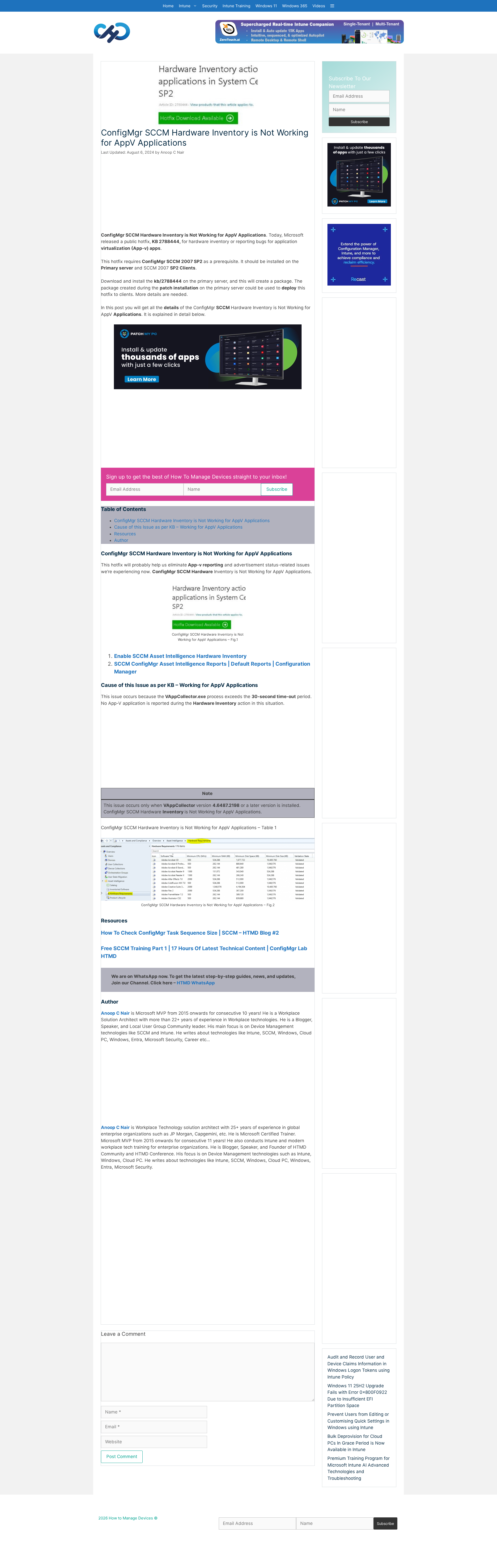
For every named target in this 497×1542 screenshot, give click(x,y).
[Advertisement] (208, 193)
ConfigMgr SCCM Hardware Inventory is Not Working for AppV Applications (192, 520)
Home (168, 5)
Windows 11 (266, 5)
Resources (125, 533)
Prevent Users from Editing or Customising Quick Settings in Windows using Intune (358, 1421)
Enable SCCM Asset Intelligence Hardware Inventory (180, 656)
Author (121, 540)
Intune (185, 5)
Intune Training (236, 5)
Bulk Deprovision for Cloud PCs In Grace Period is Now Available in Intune (356, 1443)
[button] (332, 6)
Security (209, 5)
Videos (318, 5)
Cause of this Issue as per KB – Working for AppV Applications (178, 527)
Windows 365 (294, 5)
